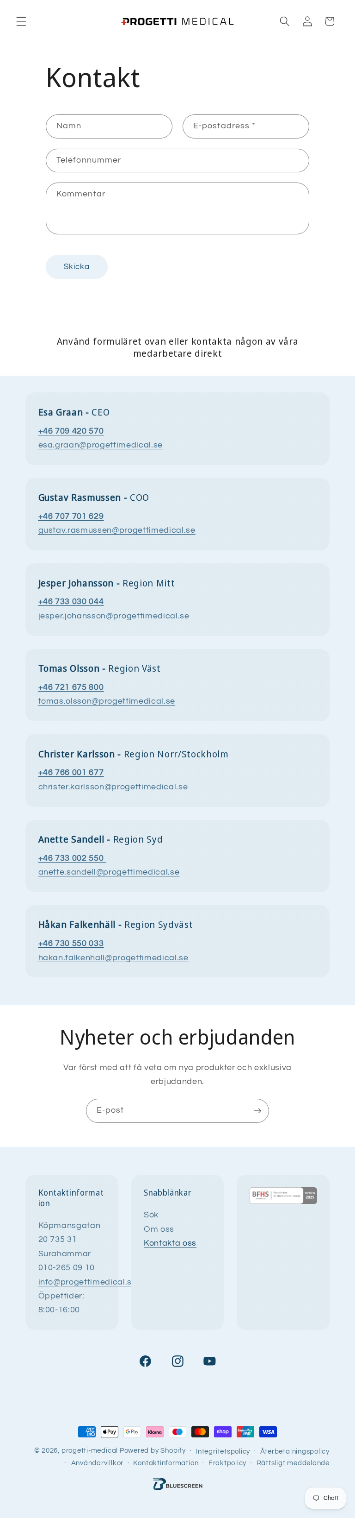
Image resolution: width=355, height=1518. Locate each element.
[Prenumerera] (257, 1111)
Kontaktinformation (165, 1463)
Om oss (159, 1229)
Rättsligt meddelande (293, 1463)
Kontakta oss (170, 1243)
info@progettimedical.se (87, 1282)
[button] (21, 21)
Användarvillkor (97, 1463)
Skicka (77, 267)
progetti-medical (89, 1450)
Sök (151, 1215)
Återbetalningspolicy (295, 1451)
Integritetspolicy (223, 1451)
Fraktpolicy (227, 1463)
